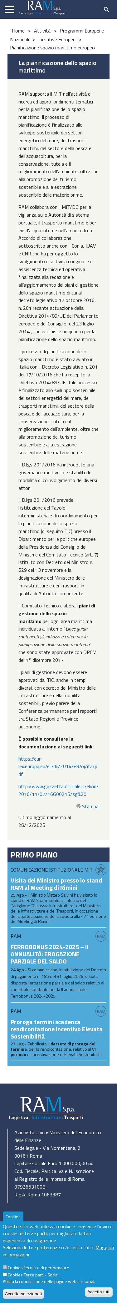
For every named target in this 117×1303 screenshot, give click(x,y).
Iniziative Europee (57, 39)
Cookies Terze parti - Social (33, 1274)
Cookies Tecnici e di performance (38, 1267)
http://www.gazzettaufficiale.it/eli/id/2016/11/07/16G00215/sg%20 (58, 790)
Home (18, 30)
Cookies (13, 1216)
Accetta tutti (98, 1291)
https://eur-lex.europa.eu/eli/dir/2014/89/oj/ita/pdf (57, 766)
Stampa (90, 806)
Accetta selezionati (23, 1293)
